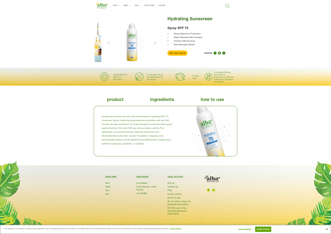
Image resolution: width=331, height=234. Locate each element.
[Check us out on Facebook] (208, 190)
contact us (172, 186)
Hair (107, 190)
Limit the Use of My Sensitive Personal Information (176, 210)
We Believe (141, 183)
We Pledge (141, 193)
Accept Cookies (263, 229)
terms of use (173, 197)
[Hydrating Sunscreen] (98, 25)
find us (170, 183)
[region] (165, 229)
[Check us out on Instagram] (213, 190)
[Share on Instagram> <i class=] (223, 53)
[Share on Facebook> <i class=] (215, 53)
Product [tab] (115, 99)
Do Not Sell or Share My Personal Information (179, 203)
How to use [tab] (212, 99)
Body (107, 186)
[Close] (327, 229)
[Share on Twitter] (219, 53)
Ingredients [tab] (162, 99)
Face (107, 183)
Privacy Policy (174, 194)
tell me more (177, 53)
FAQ (169, 190)
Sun (107, 194)
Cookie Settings (244, 229)
